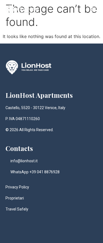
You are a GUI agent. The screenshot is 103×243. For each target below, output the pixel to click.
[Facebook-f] (20, 222)
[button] (93, 9)
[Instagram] (9, 222)
